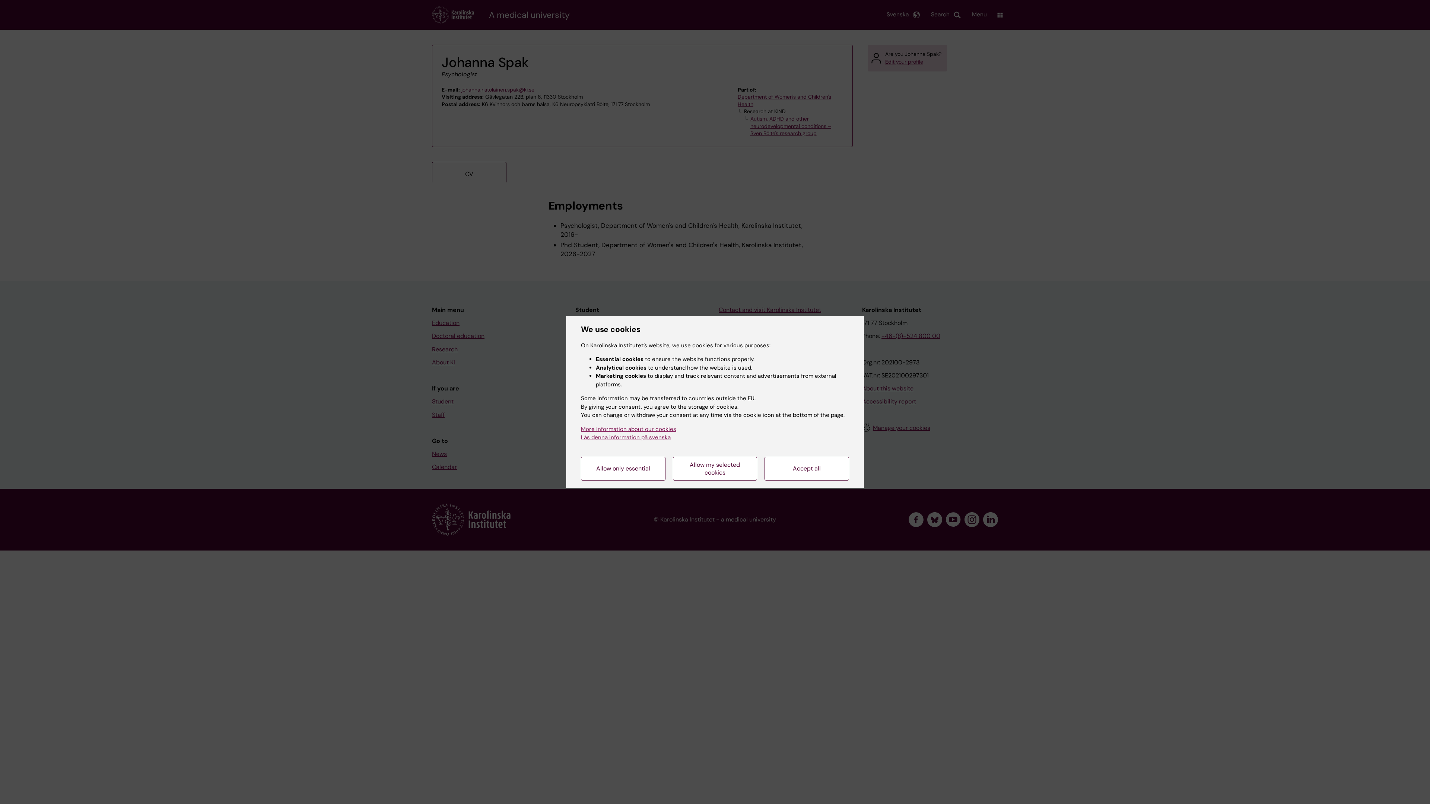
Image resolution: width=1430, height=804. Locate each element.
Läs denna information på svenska (626, 437)
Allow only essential (623, 468)
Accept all (807, 468)
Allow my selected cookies (715, 468)
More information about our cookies (628, 429)
